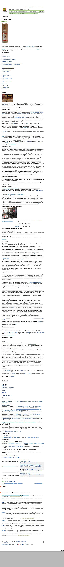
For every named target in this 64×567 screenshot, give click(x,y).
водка (3, 502)
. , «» (32, 437)
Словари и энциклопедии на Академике (19, 9)
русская (3, 530)
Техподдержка (18, 541)
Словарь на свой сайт (37, 7)
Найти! (41, 11)
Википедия (11, 13)
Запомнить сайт (29, 7)
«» (11, 437)
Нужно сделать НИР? (11, 481)
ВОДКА (3, 512)
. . (20, 147)
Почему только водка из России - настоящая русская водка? (15, 495)
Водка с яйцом (5, 533)
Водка (3, 498)
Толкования (17, 13)
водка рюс (4, 507)
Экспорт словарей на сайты (6, 544)
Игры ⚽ (35, 13)
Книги (29, 13)
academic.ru (5, 13)
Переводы (23, 13)
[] (37, 128)
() (20, 194)
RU (42, 7)
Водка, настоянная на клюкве (8, 516)
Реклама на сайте (23, 541)
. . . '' (10, 457)
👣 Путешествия (5, 542)
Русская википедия (38, 483)
